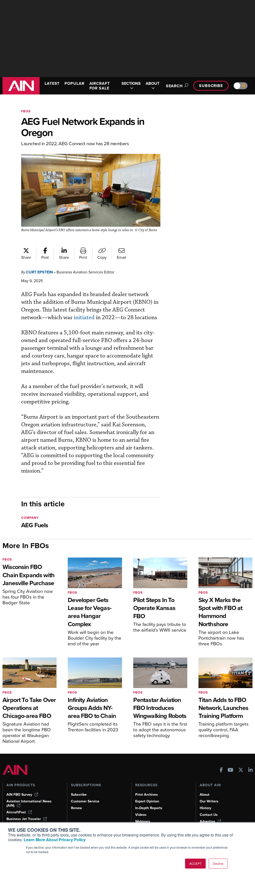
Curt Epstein (39, 272)
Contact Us (209, 815)
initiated (84, 317)
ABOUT (152, 83)
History (205, 808)
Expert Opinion (147, 801)
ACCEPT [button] (195, 863)
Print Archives (146, 794)
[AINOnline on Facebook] (221, 770)
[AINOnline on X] (240, 770)
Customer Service (85, 801)
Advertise (207, 821)
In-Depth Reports (148, 808)
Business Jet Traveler (23, 819)
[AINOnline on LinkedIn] (250, 770)
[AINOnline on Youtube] (230, 770)
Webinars (142, 821)
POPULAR (74, 83)
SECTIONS (131, 83)
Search (174, 85)
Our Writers (209, 801)
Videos (140, 815)
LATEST (52, 83)
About (204, 794)
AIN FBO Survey (19, 794)
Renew (76, 808)
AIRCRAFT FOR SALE (99, 85)
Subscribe (211, 85)
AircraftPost (16, 812)
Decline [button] (218, 863)
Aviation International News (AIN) (29, 803)
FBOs (26, 111)
